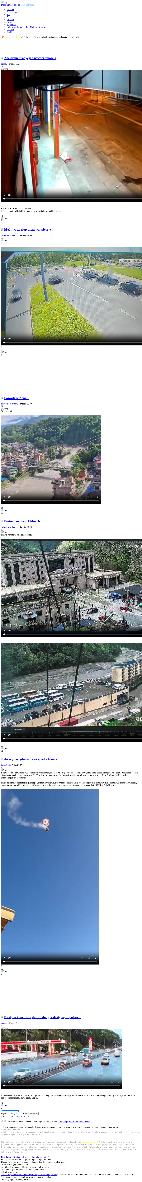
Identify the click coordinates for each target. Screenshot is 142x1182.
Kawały (10, 22)
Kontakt (16, 1157)
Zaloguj (17, 5)
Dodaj (4, 5)
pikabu (4, 64)
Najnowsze (12, 27)
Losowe (10, 29)
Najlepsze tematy (37, 27)
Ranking (10, 32)
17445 (16, 1116)
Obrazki (10, 19)
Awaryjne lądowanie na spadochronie (30, 759)
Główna (10, 9)
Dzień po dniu (23, 27)
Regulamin (6, 1157)
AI (8, 17)
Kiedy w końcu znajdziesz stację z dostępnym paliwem (42, 1017)
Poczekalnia (12, 12)
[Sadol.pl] (4, 2)
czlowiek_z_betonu (9, 235)
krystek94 (5, 765)
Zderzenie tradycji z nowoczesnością (30, 58)
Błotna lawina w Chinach (22, 521)
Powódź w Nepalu (16, 398)
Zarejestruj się (28, 5)
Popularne (11, 24)
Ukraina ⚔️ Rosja (12, 37)
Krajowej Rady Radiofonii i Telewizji (75, 1121)
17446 (10, 1116)
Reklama (26, 1157)
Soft (8, 14)
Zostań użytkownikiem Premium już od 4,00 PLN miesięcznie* (29, 1174)
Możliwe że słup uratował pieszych (28, 229)
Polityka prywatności (41, 1157)
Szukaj (10, 5)
